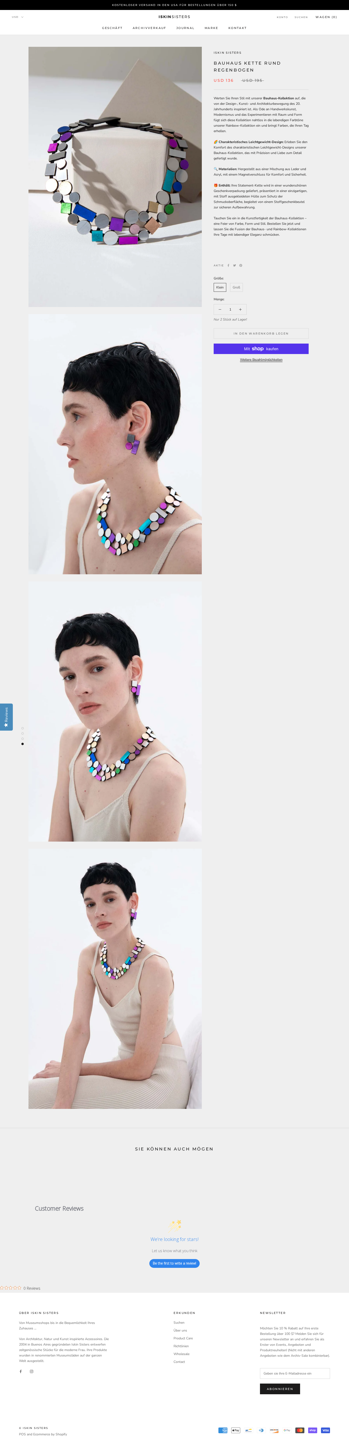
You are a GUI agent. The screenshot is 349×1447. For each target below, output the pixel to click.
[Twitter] (234, 265)
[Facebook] (228, 265)
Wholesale (181, 1354)
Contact (179, 1362)
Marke (211, 28)
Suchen (301, 17)
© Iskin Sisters (33, 1428)
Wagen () (326, 17)
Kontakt (237, 28)
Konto (282, 17)
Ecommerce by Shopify (50, 1434)
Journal (185, 28)
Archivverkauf (149, 28)
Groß (236, 287)
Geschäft (112, 28)
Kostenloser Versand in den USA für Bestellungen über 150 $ (174, 5)
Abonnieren (280, 1389)
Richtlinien (181, 1346)
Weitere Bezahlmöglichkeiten (261, 359)
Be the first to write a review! (174, 1263)
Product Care (183, 1338)
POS (22, 1434)
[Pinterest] (240, 265)
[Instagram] (31, 1371)
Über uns (180, 1330)
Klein (220, 287)
